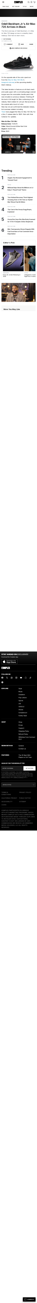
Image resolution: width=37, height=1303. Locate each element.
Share (31, 44)
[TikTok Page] (30, 678)
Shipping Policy (23, 731)
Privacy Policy (5, 777)
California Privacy (9, 798)
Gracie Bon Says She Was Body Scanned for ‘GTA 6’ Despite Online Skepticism (21, 220)
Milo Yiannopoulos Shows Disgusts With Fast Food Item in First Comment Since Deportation (21, 231)
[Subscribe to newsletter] (29, 768)
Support (21, 728)
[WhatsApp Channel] (12, 678)
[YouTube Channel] (21, 678)
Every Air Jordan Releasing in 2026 (11, 275)
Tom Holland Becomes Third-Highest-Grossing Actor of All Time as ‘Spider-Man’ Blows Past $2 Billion (20, 200)
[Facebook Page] (2, 678)
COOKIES (3, 804)
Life (19, 703)
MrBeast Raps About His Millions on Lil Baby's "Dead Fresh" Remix (20, 189)
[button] (18, 785)
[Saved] (31, 2)
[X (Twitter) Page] (7, 678)
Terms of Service (18, 777)
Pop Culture (11, 175)
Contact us (22, 749)
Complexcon (22, 713)
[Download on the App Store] (9, 660)
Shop (20, 722)
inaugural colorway (8, 82)
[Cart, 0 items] (34, 2)
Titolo (3, 112)
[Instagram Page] (16, 678)
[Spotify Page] (2, 682)
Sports (20, 700)
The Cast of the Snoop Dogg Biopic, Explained (20, 211)
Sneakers (4, 21)
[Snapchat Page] (26, 678)
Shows (20, 709)
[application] (18, 144)
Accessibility (6, 801)
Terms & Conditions (6, 793)
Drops (20, 725)
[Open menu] (3, 2)
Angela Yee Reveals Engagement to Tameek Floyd (20, 179)
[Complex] (18, 2)
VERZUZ (21, 706)
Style (20, 688)
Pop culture (22, 697)
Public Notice (25, 798)
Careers (21, 746)
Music (9, 184)
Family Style (22, 716)
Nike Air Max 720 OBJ (15, 80)
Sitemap (22, 801)
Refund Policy (23, 734)
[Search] (28, 2)
